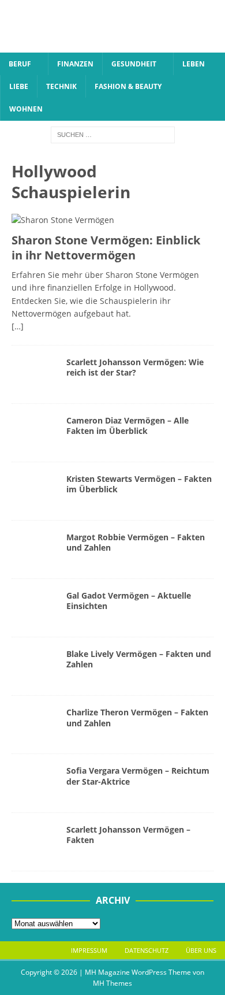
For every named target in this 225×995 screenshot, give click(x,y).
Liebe (18, 86)
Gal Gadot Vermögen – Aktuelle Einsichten (128, 600)
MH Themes (112, 983)
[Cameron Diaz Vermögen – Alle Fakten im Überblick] (35, 432)
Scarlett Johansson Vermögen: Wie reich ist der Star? (135, 367)
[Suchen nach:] (113, 133)
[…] (18, 326)
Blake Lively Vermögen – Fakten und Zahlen (138, 659)
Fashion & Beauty (128, 86)
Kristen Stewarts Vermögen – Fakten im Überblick (139, 484)
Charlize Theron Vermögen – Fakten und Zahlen (137, 717)
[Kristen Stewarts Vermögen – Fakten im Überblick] (35, 491)
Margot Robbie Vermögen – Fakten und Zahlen (135, 542)
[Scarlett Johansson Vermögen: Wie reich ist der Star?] (35, 374)
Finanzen (75, 64)
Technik (61, 86)
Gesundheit (133, 64)
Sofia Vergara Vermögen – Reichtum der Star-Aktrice (137, 775)
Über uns (201, 950)
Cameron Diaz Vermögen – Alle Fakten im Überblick (127, 425)
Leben (193, 64)
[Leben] (35, 549)
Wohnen (26, 109)
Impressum (89, 950)
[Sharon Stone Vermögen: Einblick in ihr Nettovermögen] (112, 220)
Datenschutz (146, 950)
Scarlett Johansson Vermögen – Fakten (128, 834)
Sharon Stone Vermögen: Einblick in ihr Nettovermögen (106, 247)
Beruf (20, 64)
